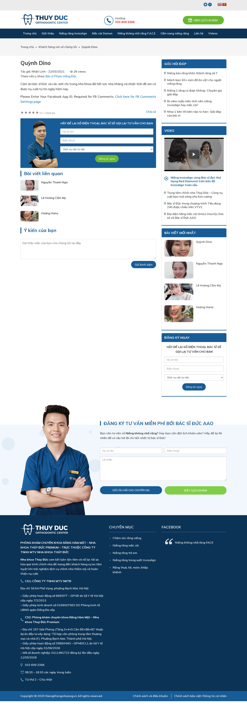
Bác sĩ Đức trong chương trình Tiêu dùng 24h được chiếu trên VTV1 (194, 205)
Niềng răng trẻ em (125, 553)
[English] (220, 4)
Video (169, 130)
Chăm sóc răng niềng (127, 538)
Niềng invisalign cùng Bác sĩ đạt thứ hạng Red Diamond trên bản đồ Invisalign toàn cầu (196, 181)
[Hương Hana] (178, 314)
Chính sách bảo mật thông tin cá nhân (200, 696)
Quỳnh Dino (204, 242)
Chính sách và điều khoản (150, 696)
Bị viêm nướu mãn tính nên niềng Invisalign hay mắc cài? (189, 103)
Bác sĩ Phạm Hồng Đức (60, 76)
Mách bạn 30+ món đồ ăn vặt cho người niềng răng (194, 82)
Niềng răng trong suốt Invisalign (134, 560)
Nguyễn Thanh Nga (54, 182)
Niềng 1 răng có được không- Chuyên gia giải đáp (194, 92)
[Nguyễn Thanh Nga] (178, 271)
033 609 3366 (125, 22)
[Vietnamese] (224, 4)
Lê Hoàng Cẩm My (53, 198)
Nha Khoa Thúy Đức (44, 19)
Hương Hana (49, 213)
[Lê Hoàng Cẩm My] (178, 293)
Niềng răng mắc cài (126, 545)
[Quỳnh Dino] (178, 249)
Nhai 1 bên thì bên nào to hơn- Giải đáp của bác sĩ (194, 113)
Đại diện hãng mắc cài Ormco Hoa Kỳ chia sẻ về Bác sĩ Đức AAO (195, 215)
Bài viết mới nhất (180, 233)
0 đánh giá (47, 113)
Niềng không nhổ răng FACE (194, 542)
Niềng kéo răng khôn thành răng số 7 (192, 73)
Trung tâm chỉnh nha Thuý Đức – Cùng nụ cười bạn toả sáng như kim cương (195, 194)
